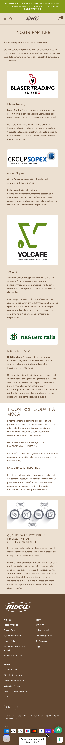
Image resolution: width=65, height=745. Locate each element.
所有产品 (40, 624)
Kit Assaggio (41, 641)
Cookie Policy (10, 641)
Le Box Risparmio (44, 635)
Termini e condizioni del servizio (15, 648)
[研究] (10, 18)
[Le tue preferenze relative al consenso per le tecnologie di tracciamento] (60, 740)
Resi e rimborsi (11, 624)
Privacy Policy (10, 630)
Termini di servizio (12, 635)
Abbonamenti (42, 630)
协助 (38, 646)
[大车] (59, 18)
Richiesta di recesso (13, 655)
